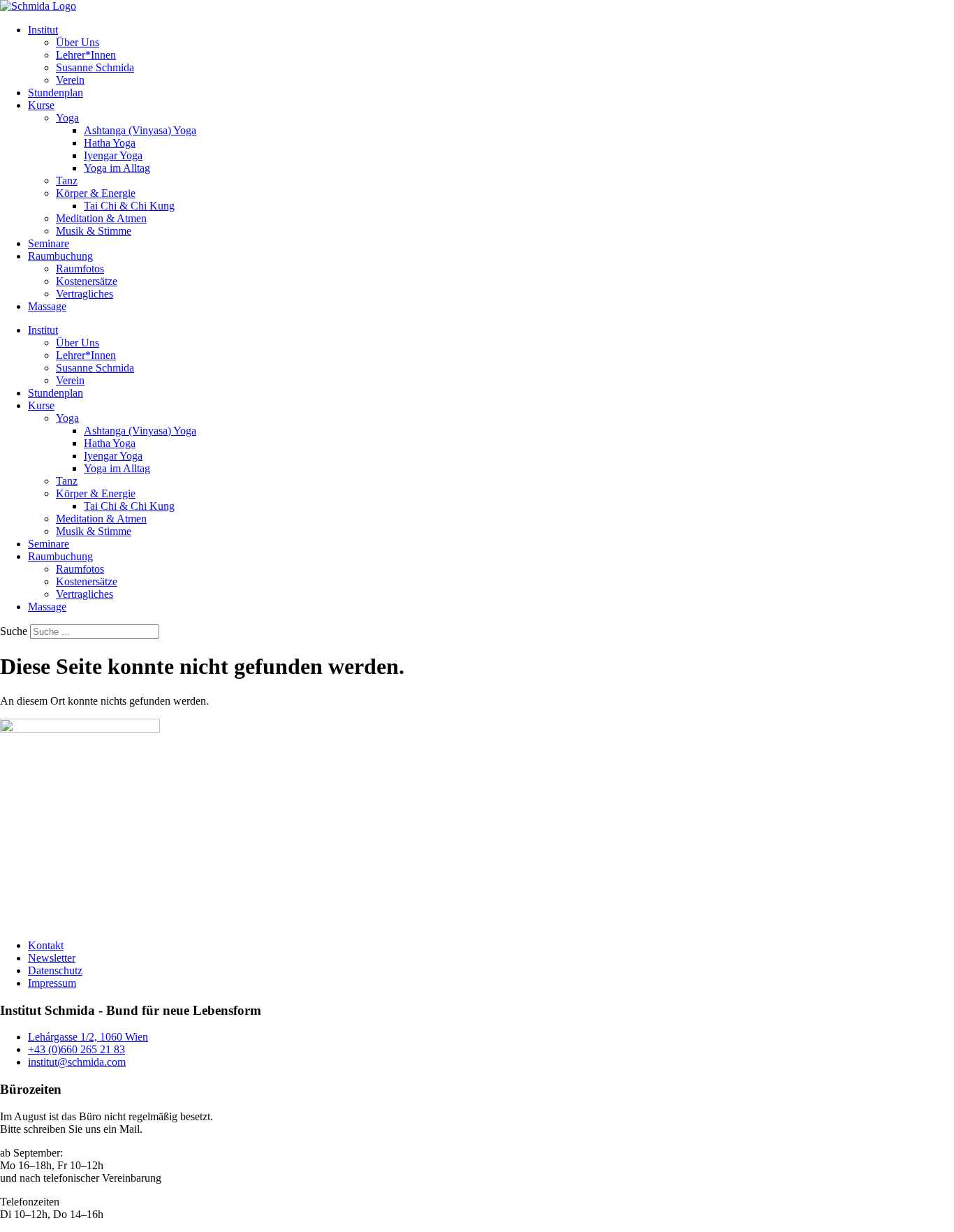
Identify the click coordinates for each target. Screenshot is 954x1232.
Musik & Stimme (93, 231)
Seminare (48, 243)
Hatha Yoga (109, 143)
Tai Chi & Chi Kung (129, 206)
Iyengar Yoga (113, 155)
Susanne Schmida (95, 67)
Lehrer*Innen (86, 55)
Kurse (41, 105)
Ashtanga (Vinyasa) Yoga (140, 130)
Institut (43, 30)
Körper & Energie (95, 193)
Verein (70, 80)
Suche (13, 631)
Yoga (67, 118)
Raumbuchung (60, 256)
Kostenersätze (86, 281)
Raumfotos (80, 268)
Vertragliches (84, 294)
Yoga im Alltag (117, 168)
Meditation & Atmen (101, 218)
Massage (47, 306)
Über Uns (77, 42)
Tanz (67, 180)
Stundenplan (55, 92)
